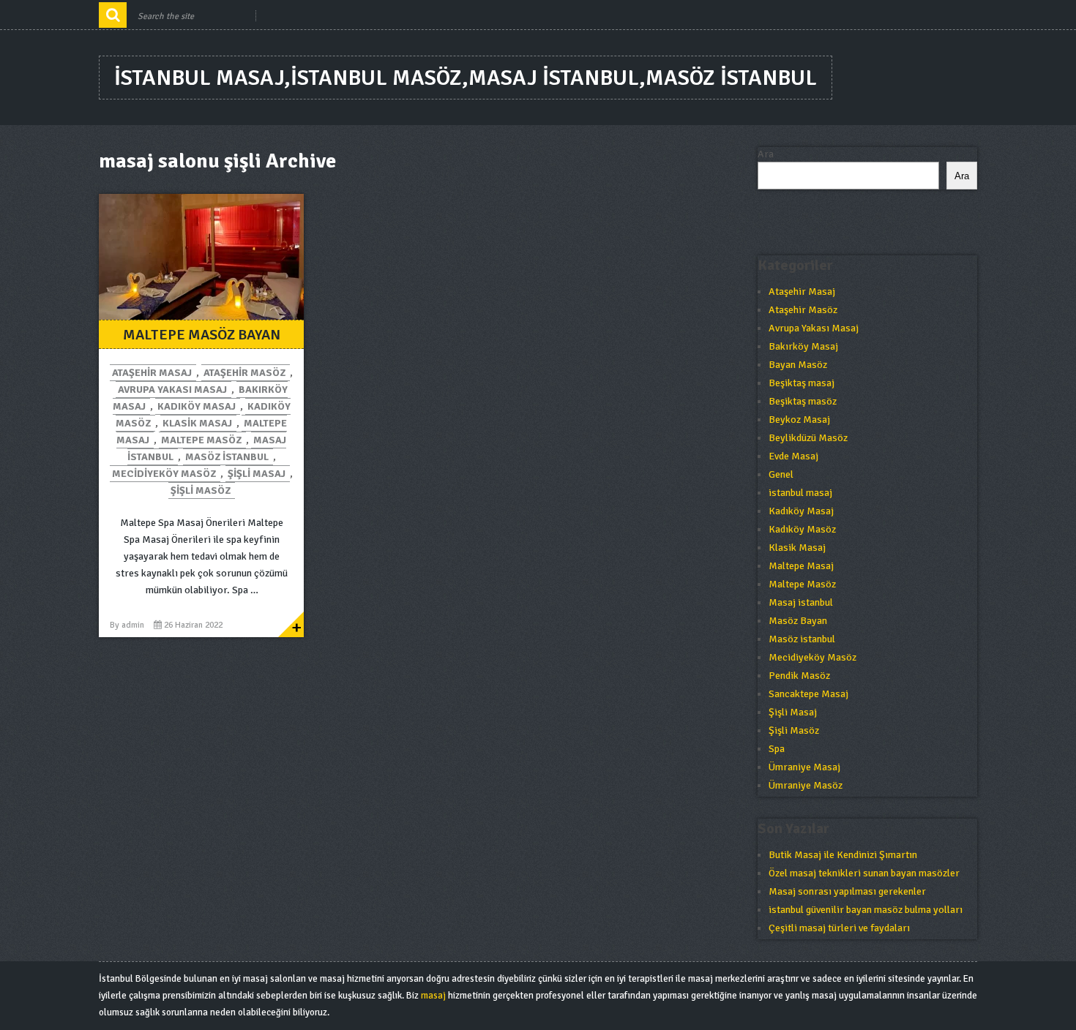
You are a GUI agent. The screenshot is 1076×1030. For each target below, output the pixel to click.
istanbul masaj (800, 492)
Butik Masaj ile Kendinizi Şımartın (843, 855)
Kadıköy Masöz (802, 529)
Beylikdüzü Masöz (808, 438)
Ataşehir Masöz (244, 372)
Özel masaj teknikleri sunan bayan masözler (864, 873)
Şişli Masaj (256, 473)
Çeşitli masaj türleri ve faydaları (839, 928)
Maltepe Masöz (201, 440)
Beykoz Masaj (799, 419)
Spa (777, 749)
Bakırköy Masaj (803, 346)
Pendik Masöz (799, 675)
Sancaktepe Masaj (808, 694)
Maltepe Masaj (801, 566)
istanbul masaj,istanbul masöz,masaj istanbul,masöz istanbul (465, 77)
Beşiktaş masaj (801, 383)
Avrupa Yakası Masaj (172, 389)
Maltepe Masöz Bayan (201, 335)
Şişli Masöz (201, 490)
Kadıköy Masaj (196, 406)
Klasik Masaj (197, 423)
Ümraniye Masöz (806, 785)
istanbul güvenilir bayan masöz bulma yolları (866, 909)
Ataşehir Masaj (152, 372)
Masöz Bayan (798, 620)
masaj (433, 995)
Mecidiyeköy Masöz (164, 473)
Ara (766, 154)
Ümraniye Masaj (804, 767)
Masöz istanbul (227, 457)
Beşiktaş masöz (803, 401)
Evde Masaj (793, 456)
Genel (781, 474)
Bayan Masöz (798, 364)
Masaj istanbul (801, 602)
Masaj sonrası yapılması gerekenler (847, 891)
